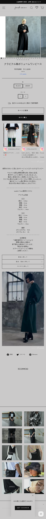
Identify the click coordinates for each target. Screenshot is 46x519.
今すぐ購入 (23, 117)
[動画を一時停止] (23, 308)
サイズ (23, 92)
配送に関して (23, 257)
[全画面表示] (42, 342)
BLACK (18, 86)
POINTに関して (23, 266)
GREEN (27, 86)
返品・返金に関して (23, 262)
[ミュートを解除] (37, 342)
